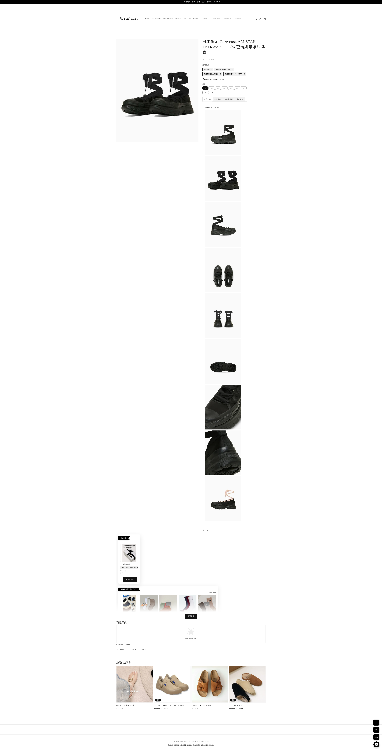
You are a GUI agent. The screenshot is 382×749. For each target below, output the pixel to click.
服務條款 (211, 745)
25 (243, 88)
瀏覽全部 (212, 593)
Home (147, 19)
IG (376, 730)
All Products (156, 19)
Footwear (205, 19)
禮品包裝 (126, 564)
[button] (256, 19)
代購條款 (189, 745)
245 (237, 88)
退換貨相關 (196, 745)
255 (206, 92)
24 (231, 88)
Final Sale (187, 19)
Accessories (216, 19)
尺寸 (203, 84)
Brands (195, 19)
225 (212, 88)
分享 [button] (206, 530)
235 (224, 88)
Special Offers (168, 19)
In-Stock (178, 19)
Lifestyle (238, 19)
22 (205, 88)
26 (212, 92)
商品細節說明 (204, 745)
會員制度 (176, 745)
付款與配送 (183, 745)
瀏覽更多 (191, 616)
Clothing (227, 19)
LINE (376, 737)
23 (218, 88)
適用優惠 (205, 65)
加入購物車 (130, 579)
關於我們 (170, 745)
